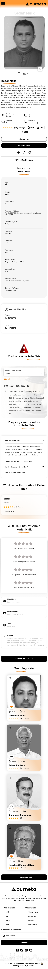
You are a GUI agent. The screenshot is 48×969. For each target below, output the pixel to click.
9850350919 (33, 123)
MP (7, 916)
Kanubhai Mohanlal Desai (22, 865)
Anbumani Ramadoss (20, 815)
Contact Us (32, 916)
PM (7, 924)
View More (24, 877)
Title (9, 624)
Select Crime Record (13, 370)
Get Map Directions (25, 160)
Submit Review (25, 145)
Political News (33, 912)
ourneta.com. (20, 964)
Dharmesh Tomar (17, 715)
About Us (31, 920)
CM (7, 912)
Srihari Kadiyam (17, 765)
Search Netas (32, 924)
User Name (11, 599)
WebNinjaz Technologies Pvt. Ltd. (24, 966)
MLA (8, 920)
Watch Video (25, 139)
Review (10, 636)
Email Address (12, 612)
